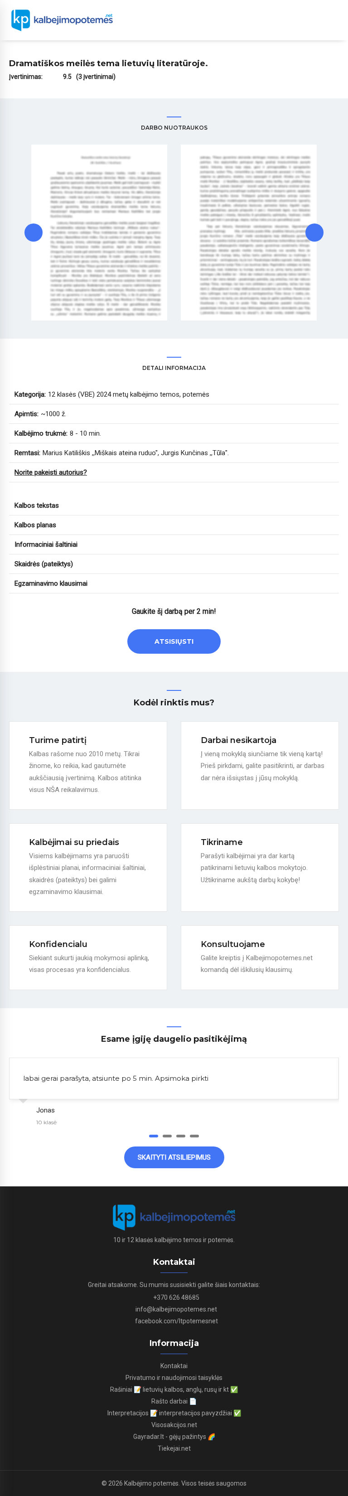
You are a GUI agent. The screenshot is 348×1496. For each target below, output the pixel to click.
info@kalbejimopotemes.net (176, 1309)
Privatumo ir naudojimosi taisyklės (174, 1377)
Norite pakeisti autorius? (50, 472)
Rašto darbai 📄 (174, 1401)
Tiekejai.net (174, 1448)
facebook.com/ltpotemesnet (176, 1321)
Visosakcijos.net (174, 1424)
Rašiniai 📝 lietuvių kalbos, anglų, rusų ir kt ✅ (174, 1389)
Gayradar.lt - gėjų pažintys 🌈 (174, 1436)
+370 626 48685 (176, 1297)
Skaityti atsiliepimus (174, 1157)
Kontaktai (174, 1366)
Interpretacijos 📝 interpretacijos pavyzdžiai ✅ (174, 1413)
